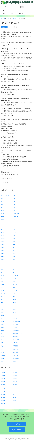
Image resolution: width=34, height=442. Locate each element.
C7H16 (3, 263)
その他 (15, 318)
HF (2, 343)
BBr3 (2, 217)
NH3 (14, 244)
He (2, 340)
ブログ (8, 18)
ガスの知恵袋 (16, 321)
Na (14, 235)
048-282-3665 (18, 430)
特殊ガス (15, 343)
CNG (2, 284)
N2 (14, 220)
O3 (14, 260)
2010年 (15, 385)
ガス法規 (13, 18)
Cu (2, 300)
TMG (14, 300)
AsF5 (2, 210)
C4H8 (2, 260)
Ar (1, 207)
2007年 (15, 394)
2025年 (3, 372)
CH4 (2, 275)
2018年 (3, 394)
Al (1, 201)
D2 (2, 303)
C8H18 (3, 266)
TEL (12, 14)
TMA (14, 297)
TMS (14, 303)
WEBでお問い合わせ (17, 424)
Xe (14, 315)
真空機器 (15, 352)
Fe (2, 312)
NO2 (14, 250)
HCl (2, 333)
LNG (14, 204)
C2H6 (2, 241)
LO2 (14, 207)
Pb (14, 263)
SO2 (14, 293)
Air (2, 198)
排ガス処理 (16, 340)
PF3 (14, 266)
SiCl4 (14, 278)
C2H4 (2, 235)
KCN (2, 358)
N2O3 (14, 226)
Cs (2, 297)
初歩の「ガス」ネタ (18, 333)
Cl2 (2, 281)
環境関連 (15, 346)
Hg (2, 346)
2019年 (3, 391)
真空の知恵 (16, 349)
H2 (2, 318)
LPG (14, 210)
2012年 (15, 378)
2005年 (15, 400)
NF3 (14, 241)
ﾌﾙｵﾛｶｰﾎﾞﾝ (15, 361)
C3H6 (2, 244)
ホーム (3, 18)
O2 (14, 257)
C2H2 (2, 232)
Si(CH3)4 (15, 275)
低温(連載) (16, 330)
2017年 (3, 397)
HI (1, 349)
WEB (4, 14)
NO (14, 247)
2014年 (15, 372)
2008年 (15, 391)
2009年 (15, 388)
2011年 (15, 382)
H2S (2, 324)
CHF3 (2, 278)
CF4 (2, 272)
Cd (2, 269)
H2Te (2, 330)
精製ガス (15, 355)
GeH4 (2, 315)
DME (2, 306)
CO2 (2, 290)
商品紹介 (15, 336)
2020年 (3, 388)
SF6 (14, 272)
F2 (2, 309)
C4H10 (3, 253)
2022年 (3, 382)
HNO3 (2, 352)
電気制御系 (16, 358)
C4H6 (2, 257)
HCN (2, 336)
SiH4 (14, 287)
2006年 (15, 397)
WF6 (14, 312)
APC (2, 204)
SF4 (14, 269)
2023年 (3, 378)
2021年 (3, 385)
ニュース (15, 327)
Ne (14, 238)
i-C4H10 (3, 355)
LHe (14, 198)
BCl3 (2, 220)
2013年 (15, 375)
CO (2, 287)
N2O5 (14, 232)
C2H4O (3, 238)
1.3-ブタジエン (5, 195)
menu (21, 14)
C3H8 (2, 250)
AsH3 (2, 214)
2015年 (3, 403)
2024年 (3, 375)
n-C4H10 (15, 217)
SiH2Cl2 (15, 284)
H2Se (2, 327)
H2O (2, 321)
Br (1, 226)
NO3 (14, 253)
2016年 (3, 400)
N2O (14, 223)
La (2, 361)
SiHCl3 (15, 290)
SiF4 (14, 281)
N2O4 (14, 229)
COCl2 (3, 293)
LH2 (14, 195)
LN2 (14, 201)
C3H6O (3, 247)
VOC (14, 309)
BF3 (2, 223)
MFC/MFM (16, 214)
